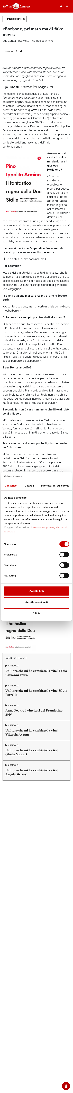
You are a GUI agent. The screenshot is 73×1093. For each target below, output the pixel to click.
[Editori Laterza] (16, 6)
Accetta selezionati (36, 602)
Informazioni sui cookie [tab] (55, 485)
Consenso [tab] (11, 485)
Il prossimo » (14, 19)
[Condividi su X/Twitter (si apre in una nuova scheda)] (21, 51)
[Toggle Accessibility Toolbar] (66, 1086)
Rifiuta (36, 613)
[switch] (64, 554)
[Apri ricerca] (61, 6)
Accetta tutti (36, 591)
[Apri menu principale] (67, 6)
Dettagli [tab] (29, 485)
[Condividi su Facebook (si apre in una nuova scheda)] (16, 51)
